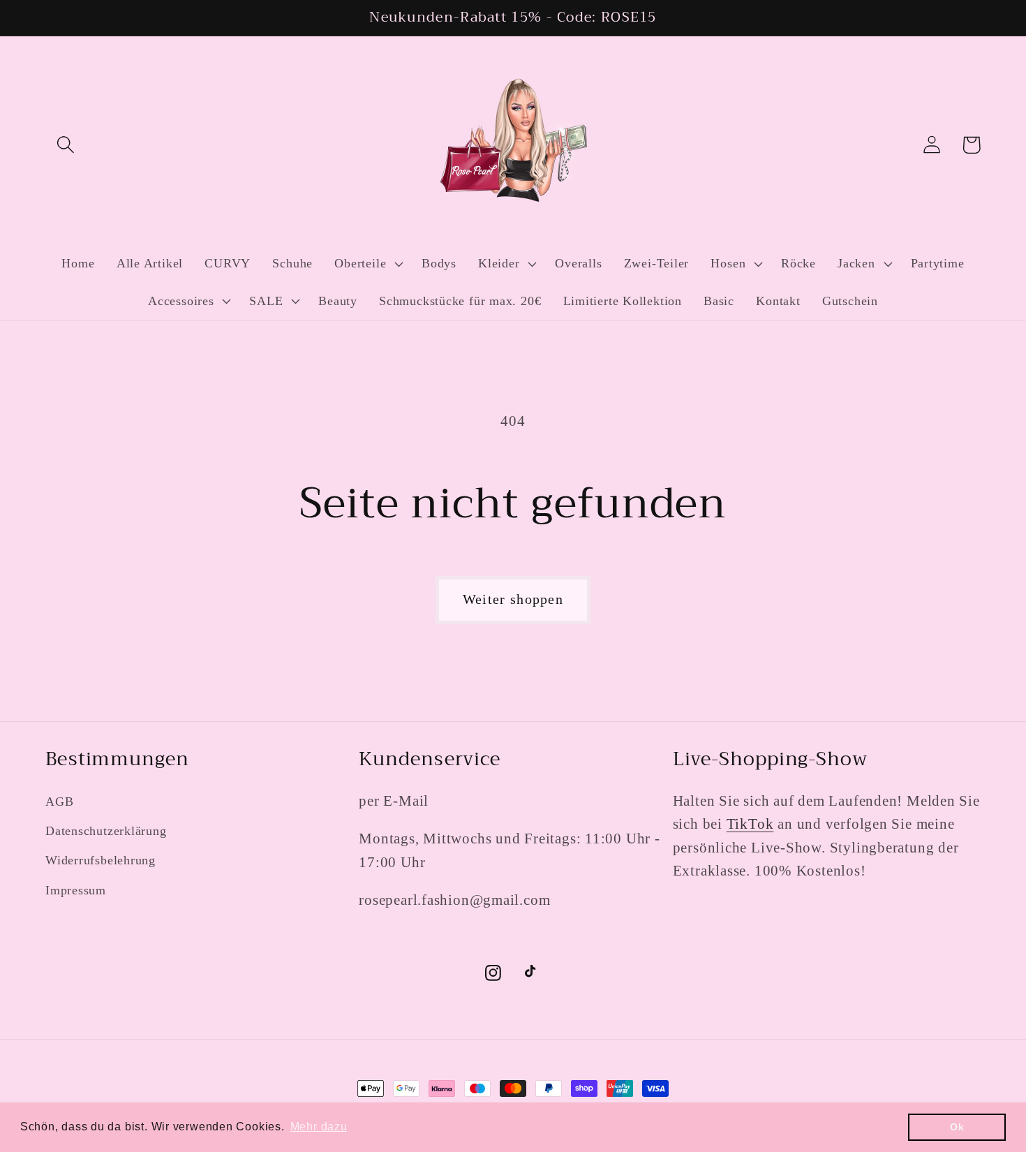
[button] (65, 145)
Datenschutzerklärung (106, 831)
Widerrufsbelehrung (100, 860)
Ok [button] (957, 1126)
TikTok (750, 823)
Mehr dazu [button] (319, 1126)
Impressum (75, 890)
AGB (59, 801)
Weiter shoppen (513, 599)
